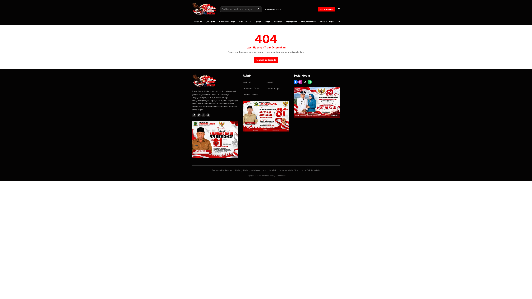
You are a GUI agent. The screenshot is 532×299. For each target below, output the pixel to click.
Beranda (198, 21)
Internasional (291, 21)
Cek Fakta (210, 21)
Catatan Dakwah (250, 94)
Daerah (258, 21)
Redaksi (272, 170)
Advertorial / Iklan (227, 21)
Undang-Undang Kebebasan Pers (250, 170)
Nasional (278, 21)
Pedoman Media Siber (222, 170)
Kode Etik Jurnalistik (311, 170)
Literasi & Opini (327, 21)
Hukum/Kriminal (308, 21)
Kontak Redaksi (326, 9)
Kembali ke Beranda (266, 59)
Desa (267, 21)
